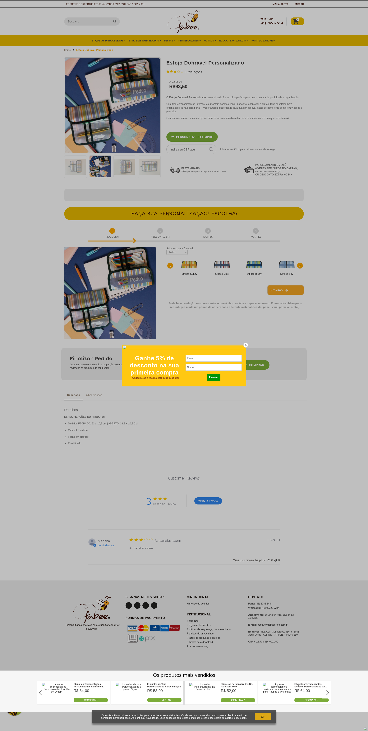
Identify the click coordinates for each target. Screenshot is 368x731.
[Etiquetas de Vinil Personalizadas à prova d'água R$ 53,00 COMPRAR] (130, 701)
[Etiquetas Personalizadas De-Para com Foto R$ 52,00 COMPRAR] (203, 701)
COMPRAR (91, 700)
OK (263, 716)
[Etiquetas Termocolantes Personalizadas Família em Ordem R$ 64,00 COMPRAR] (56, 701)
